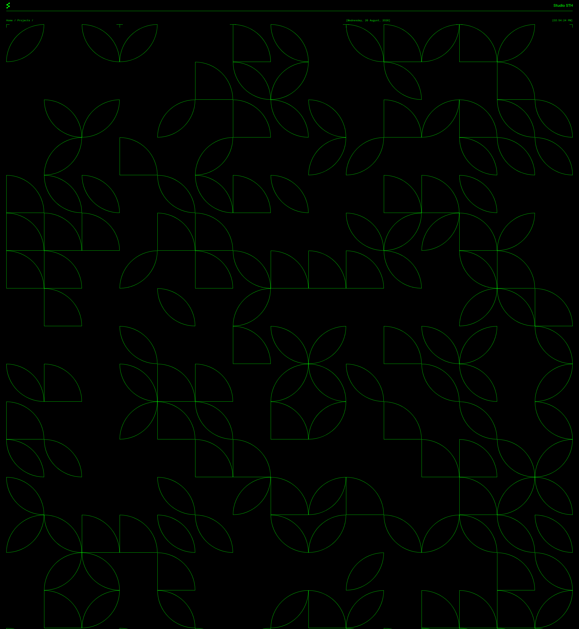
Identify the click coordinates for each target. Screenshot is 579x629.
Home (9, 20)
